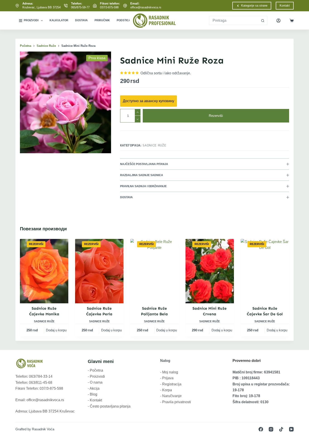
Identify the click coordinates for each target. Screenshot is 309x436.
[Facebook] (261, 429)
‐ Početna (95, 370)
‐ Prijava (167, 378)
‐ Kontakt (95, 400)
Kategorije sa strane (254, 5)
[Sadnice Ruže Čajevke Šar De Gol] (265, 271)
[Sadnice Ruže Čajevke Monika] (44, 271)
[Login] (278, 21)
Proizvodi (31, 20)
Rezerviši (216, 116)
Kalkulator (59, 20)
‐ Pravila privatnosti (175, 402)
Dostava (81, 20)
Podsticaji (125, 20)
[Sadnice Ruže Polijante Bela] (154, 271)
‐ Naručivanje (171, 396)
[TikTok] (281, 429)
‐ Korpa (166, 390)
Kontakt (285, 5)
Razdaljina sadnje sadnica (141, 175)
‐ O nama (95, 382)
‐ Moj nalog (169, 372)
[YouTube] (291, 429)
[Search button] (263, 20)
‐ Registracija (170, 384)
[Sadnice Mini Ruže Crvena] (209, 271)
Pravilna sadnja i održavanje (143, 186)
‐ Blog (92, 394)
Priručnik (102, 20)
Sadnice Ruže (154, 145)
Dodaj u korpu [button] (56, 330)
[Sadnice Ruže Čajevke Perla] (99, 271)
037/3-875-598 (109, 7)
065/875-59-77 (80, 7)
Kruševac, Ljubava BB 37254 (41, 7)
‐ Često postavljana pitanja (109, 406)
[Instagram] (271, 429)
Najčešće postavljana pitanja (144, 164)
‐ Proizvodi (96, 376)
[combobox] (233, 20)
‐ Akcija (94, 388)
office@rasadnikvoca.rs (145, 7)
